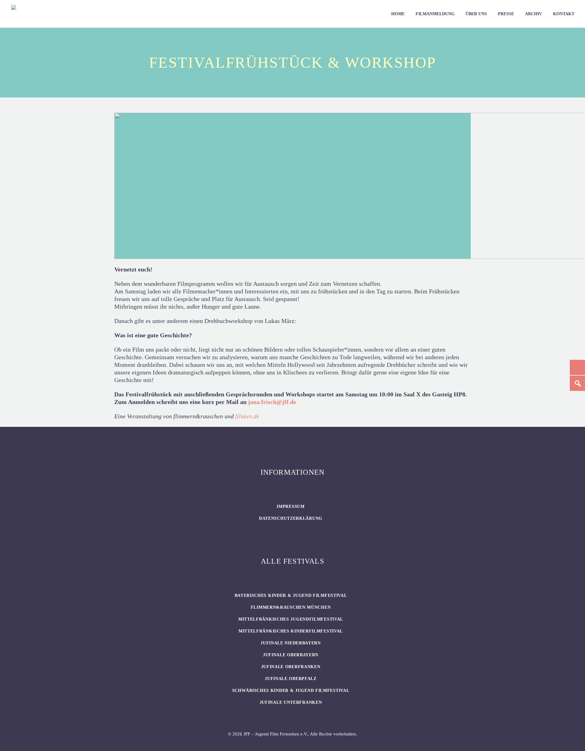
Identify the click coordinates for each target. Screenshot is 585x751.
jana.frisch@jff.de (272, 402)
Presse (506, 14)
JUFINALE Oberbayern (290, 655)
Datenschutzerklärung (290, 518)
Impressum (290, 506)
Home (398, 14)
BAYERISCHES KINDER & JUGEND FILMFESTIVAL (291, 595)
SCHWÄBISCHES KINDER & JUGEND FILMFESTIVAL (290, 690)
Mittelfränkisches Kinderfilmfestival (291, 631)
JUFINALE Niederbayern (291, 643)
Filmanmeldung (435, 14)
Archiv (533, 14)
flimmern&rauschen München (291, 607)
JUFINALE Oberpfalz (291, 678)
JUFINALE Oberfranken (291, 666)
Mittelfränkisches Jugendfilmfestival (290, 619)
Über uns (476, 14)
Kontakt (563, 14)
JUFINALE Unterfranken (291, 702)
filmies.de (247, 416)
